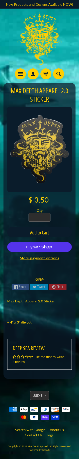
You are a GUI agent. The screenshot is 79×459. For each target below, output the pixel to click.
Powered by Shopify (39, 449)
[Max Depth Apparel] (39, 38)
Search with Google (30, 430)
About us (57, 430)
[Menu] (20, 73)
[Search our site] (58, 73)
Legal (50, 435)
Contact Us (33, 435)
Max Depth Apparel (38, 446)
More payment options (39, 258)
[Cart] (45, 73)
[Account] (33, 73)
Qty (40, 210)
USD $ (37, 395)
